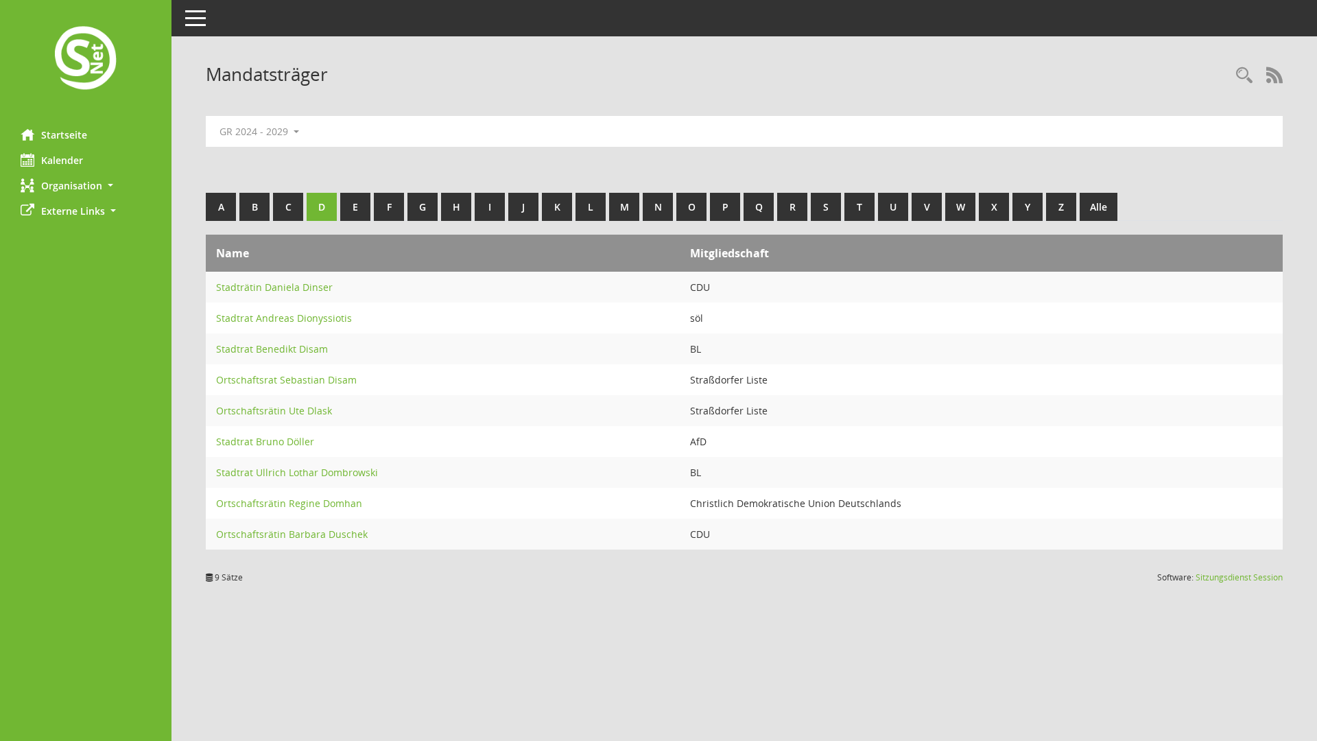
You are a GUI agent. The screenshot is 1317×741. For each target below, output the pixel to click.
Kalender (62, 160)
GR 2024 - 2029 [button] (255, 131)
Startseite (64, 134)
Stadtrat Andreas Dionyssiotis (284, 318)
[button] (85, 185)
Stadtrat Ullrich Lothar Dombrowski (297, 472)
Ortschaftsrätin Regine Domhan (289, 503)
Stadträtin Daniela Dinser (274, 287)
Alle (1098, 206)
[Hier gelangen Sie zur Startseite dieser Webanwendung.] (85, 59)
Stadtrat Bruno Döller (265, 441)
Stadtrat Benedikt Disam (272, 348)
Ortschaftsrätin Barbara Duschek (292, 534)
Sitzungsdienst (1239, 577)
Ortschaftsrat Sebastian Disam (286, 379)
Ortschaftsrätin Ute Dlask (274, 410)
